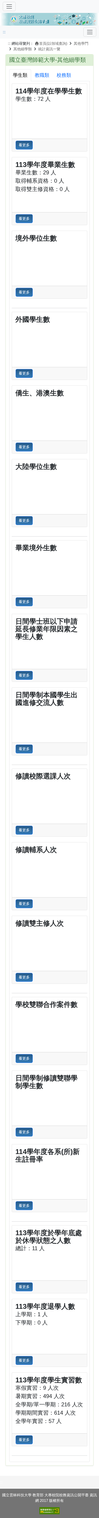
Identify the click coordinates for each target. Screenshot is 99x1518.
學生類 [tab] (20, 75)
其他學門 (81, 43)
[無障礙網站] (49, 1510)
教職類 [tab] (42, 75)
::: (4, 32)
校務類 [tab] (64, 75)
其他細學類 (22, 49)
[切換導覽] (9, 6)
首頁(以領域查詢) (53, 43)
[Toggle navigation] (89, 32)
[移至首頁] (49, 18)
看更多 (24, 145)
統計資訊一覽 (49, 49)
